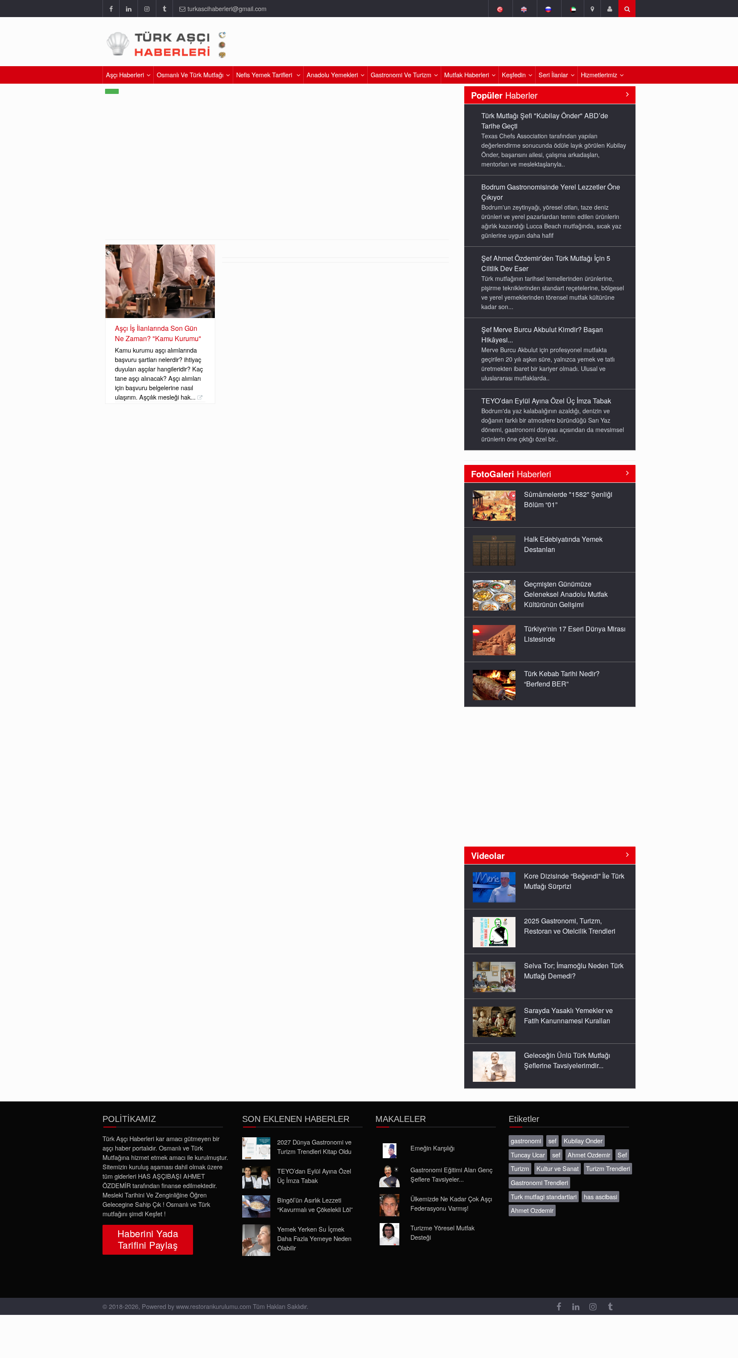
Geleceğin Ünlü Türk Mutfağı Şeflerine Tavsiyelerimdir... (567, 1060)
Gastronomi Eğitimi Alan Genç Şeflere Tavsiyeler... (451, 1174)
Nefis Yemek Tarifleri (265, 74)
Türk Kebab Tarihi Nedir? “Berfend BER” (562, 679)
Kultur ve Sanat (557, 1168)
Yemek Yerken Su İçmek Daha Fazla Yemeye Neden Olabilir (314, 1238)
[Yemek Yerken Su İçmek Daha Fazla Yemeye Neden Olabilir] (256, 1240)
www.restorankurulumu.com (213, 1306)
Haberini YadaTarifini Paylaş (147, 1239)
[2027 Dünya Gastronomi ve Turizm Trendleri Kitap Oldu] (256, 1148)
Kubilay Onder (583, 1140)
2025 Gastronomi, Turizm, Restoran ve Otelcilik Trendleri (569, 926)
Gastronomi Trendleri (539, 1182)
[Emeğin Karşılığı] (389, 1151)
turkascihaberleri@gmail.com (226, 8)
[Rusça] (548, 8)
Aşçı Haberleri (125, 74)
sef (552, 1140)
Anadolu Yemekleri (332, 74)
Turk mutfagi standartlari (544, 1196)
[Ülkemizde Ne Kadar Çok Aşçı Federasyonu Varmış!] (389, 1205)
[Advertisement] (534, 45)
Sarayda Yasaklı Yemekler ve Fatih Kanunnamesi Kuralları (568, 1015)
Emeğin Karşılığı (432, 1147)
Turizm (520, 1168)
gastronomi (526, 1140)
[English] (523, 8)
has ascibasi (600, 1196)
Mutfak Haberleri (466, 74)
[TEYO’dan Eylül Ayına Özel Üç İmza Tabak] (256, 1177)
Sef (622, 1154)
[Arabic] (572, 8)
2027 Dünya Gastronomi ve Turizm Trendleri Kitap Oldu (314, 1146)
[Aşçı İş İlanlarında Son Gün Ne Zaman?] (160, 281)
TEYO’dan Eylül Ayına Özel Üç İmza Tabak (546, 401)
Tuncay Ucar (528, 1154)
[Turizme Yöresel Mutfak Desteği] (389, 1234)
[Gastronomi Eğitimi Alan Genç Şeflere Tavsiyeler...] (389, 1176)
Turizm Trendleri (608, 1168)
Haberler (504, 95)
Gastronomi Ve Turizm (401, 74)
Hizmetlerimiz (599, 74)
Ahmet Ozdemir (589, 1154)
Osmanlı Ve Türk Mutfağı (190, 74)
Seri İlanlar (553, 74)
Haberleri (511, 473)
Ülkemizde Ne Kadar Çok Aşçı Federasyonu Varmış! (451, 1203)
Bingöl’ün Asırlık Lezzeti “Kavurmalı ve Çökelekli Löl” (315, 1204)
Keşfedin (514, 74)
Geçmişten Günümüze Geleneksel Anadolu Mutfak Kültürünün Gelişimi (566, 594)
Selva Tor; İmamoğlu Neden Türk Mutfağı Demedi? (574, 971)
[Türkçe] (499, 8)
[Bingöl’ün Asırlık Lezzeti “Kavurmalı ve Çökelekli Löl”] (256, 1206)
